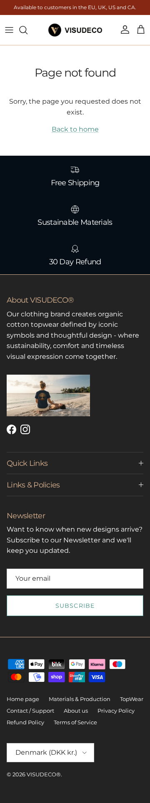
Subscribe (75, 605)
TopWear (131, 699)
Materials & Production (79, 699)
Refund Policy (25, 722)
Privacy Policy (116, 710)
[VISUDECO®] (75, 30)
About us (76, 710)
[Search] (27, 30)
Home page (23, 699)
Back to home (75, 129)
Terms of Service (75, 722)
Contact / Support (30, 710)
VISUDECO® (44, 774)
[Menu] (9, 30)
